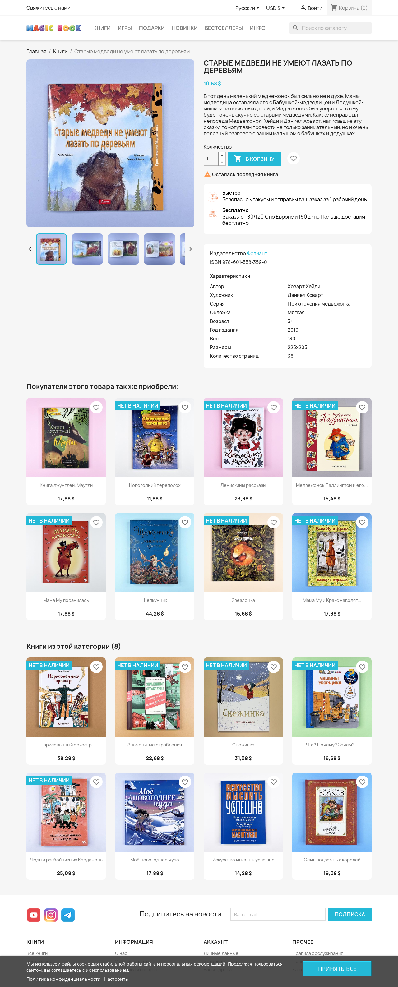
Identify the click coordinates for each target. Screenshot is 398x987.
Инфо (258, 28)
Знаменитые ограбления (154, 745)
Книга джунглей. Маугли (66, 485)
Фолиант (257, 253)
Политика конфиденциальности (63, 979)
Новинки (185, 28)
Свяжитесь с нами (48, 7)
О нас (121, 953)
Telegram (68, 915)
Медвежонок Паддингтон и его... (332, 485)
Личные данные (221, 953)
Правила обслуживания (317, 953)
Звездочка (243, 600)
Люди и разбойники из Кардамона (66, 860)
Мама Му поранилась (66, 600)
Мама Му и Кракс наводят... (332, 600)
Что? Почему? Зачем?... (332, 745)
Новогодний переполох (155, 485)
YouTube (33, 915)
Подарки (152, 28)
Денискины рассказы (243, 485)
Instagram (51, 915)
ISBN (215, 262)
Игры (125, 28)
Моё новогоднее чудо (154, 860)
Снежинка (243, 745)
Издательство (228, 253)
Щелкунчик (154, 600)
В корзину (254, 158)
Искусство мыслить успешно (243, 860)
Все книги (37, 953)
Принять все (337, 968)
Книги (102, 28)
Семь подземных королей (332, 860)
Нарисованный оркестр (66, 745)
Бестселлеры (224, 28)
